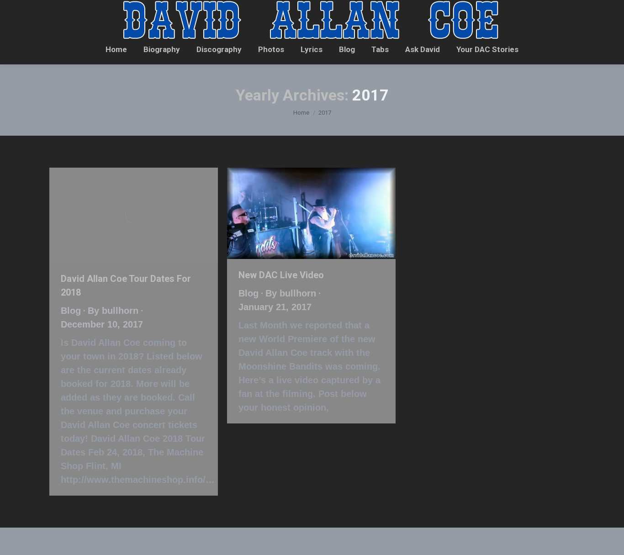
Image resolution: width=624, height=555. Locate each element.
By (113, 311)
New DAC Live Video (281, 275)
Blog (71, 311)
